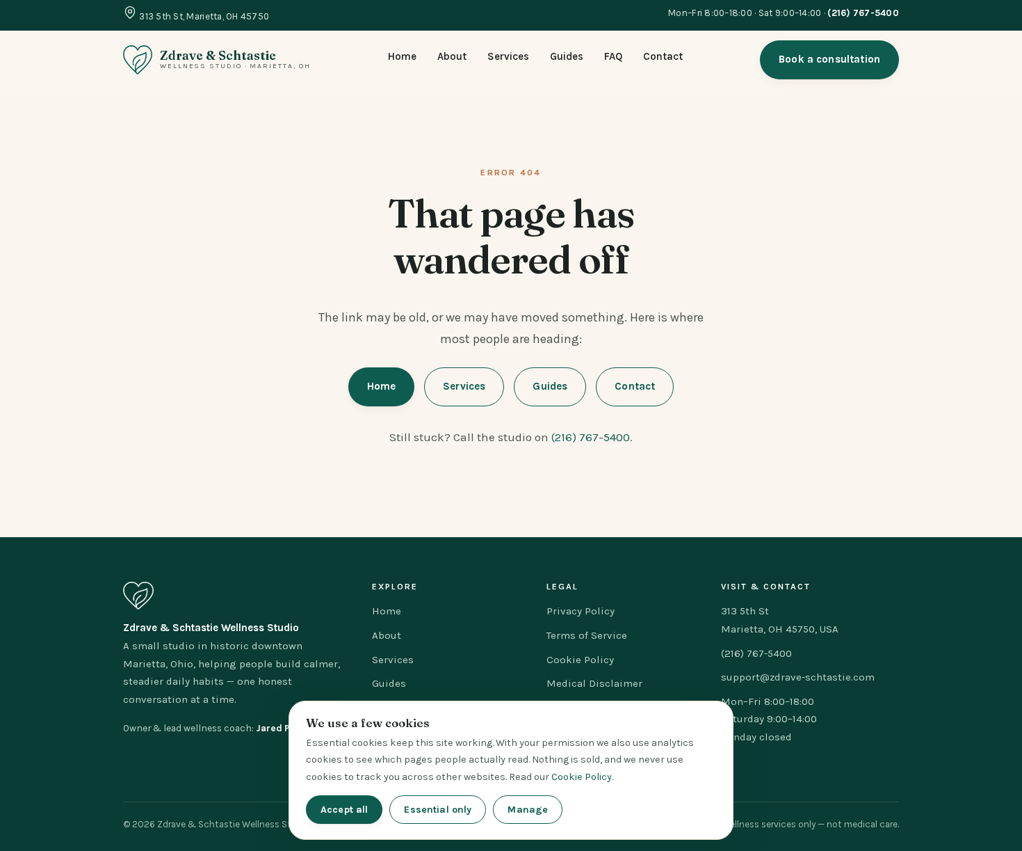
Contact (663, 56)
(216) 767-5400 (590, 437)
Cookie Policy (580, 659)
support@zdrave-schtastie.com (798, 677)
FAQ (613, 56)
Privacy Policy (580, 611)
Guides (566, 56)
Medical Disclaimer (594, 683)
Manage (528, 810)
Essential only (437, 810)
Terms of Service (586, 635)
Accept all (344, 810)
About (452, 56)
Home (402, 56)
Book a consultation (829, 59)
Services (508, 56)
